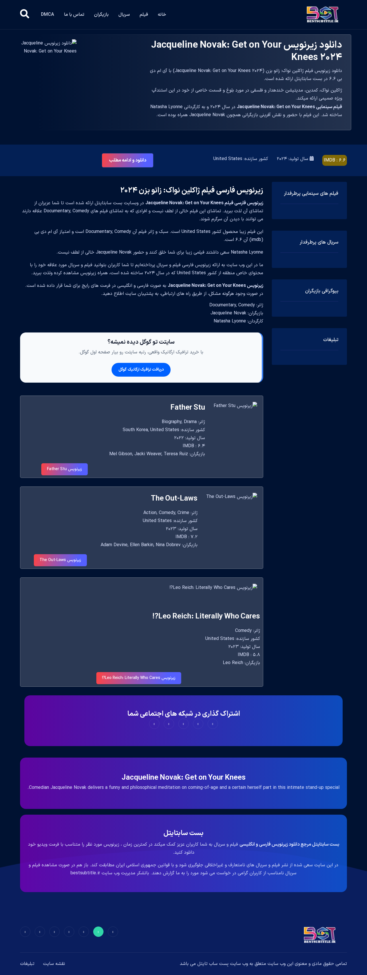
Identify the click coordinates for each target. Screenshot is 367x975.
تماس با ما (74, 14)
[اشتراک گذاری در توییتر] (198, 724)
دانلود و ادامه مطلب (127, 160)
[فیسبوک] (113, 932)
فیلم (144, 14)
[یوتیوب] (54, 932)
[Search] (24, 14)
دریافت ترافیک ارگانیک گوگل (141, 370)
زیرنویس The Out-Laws (60, 560)
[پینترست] (84, 932)
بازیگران (101, 14)
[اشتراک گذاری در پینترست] (183, 724)
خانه (162, 14)
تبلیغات (27, 963)
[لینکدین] (25, 932)
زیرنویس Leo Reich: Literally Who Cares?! (138, 678)
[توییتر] (98, 932)
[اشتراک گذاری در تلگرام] (169, 724)
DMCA (47, 14)
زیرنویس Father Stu (64, 469)
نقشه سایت (54, 963)
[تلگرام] (69, 932)
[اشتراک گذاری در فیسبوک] (213, 724)
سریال (124, 14)
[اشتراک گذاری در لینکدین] (154, 724)
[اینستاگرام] (40, 932)
